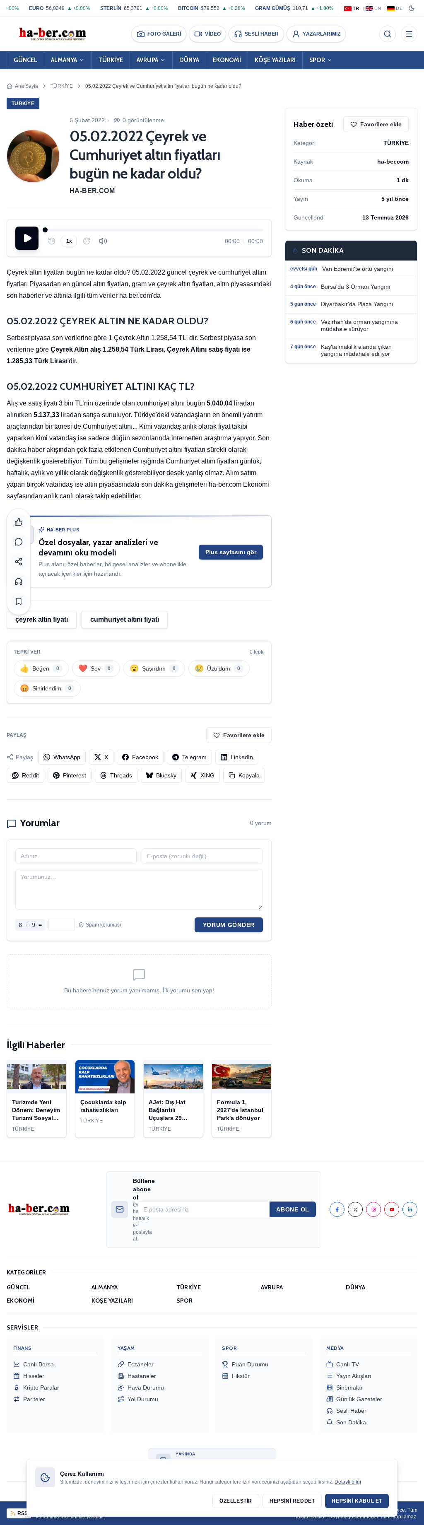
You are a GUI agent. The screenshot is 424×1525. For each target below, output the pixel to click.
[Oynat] (27, 238)
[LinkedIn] (409, 1209)
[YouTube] (391, 1209)
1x (69, 241)
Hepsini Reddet (292, 1501)
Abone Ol (292, 1209)
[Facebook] (337, 1209)
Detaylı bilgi (348, 1482)
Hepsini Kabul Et (357, 1501)
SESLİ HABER (262, 34)
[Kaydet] (18, 601)
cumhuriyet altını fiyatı (124, 619)
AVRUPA (147, 60)
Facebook (145, 757)
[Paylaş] (18, 561)
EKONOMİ (227, 60)
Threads (121, 775)
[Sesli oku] (18, 581)
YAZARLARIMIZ (321, 34)
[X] (355, 1209)
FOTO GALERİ (164, 34)
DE (399, 8)
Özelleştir (235, 1501)
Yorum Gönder (229, 925)
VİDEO (213, 34)
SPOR (317, 60)
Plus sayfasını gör (230, 552)
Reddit (30, 775)
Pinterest (74, 775)
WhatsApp (66, 757)
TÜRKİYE (110, 60)
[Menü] (409, 34)
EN (377, 8)
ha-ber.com (92, 190)
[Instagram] (373, 1209)
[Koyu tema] (411, 8)
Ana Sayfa (26, 86)
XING (207, 775)
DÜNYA (189, 60)
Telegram (194, 757)
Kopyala (249, 775)
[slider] (154, 230)
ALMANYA (64, 60)
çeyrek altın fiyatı (41, 619)
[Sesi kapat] (103, 241)
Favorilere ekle (244, 735)
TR (356, 8)
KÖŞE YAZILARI (275, 60)
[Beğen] (18, 522)
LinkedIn (242, 757)
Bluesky (166, 775)
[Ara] (387, 34)
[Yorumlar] (18, 541)
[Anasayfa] (52, 34)
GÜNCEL (25, 60)
